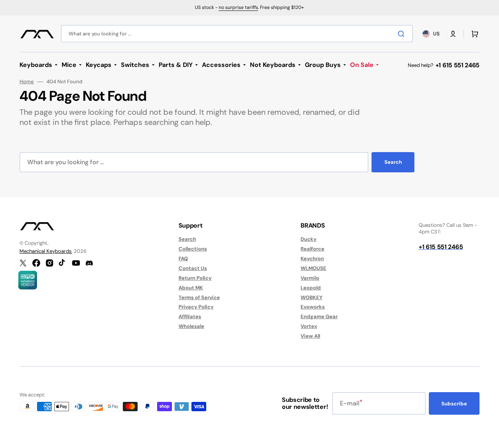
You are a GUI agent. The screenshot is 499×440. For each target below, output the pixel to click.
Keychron (312, 258)
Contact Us (193, 268)
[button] (453, 33)
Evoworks (313, 306)
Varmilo (310, 278)
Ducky (309, 239)
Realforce (312, 248)
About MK (191, 287)
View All (310, 336)
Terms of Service (199, 297)
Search (393, 162)
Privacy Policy (196, 306)
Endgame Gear (319, 316)
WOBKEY (311, 297)
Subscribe (454, 403)
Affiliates (190, 316)
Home (26, 82)
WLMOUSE (313, 268)
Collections (193, 248)
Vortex (309, 326)
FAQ (183, 258)
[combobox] (237, 33)
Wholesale (191, 326)
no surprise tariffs (238, 7)
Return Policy (195, 278)
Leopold (311, 287)
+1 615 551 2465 (457, 65)
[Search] (403, 33)
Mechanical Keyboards (45, 251)
